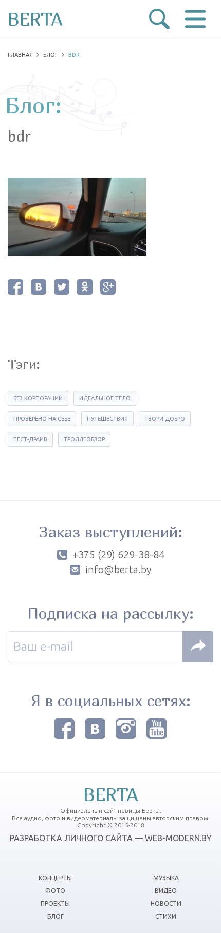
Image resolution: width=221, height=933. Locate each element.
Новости (166, 903)
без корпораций (38, 398)
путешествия (107, 419)
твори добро (164, 419)
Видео (166, 890)
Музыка (166, 877)
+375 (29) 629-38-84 (118, 555)
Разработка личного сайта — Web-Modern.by (111, 838)
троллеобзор (84, 439)
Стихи (165, 916)
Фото (55, 890)
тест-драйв (30, 439)
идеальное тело (105, 398)
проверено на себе (41, 419)
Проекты (55, 903)
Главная (20, 55)
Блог (50, 55)
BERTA (35, 19)
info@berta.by (118, 570)
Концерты (55, 877)
